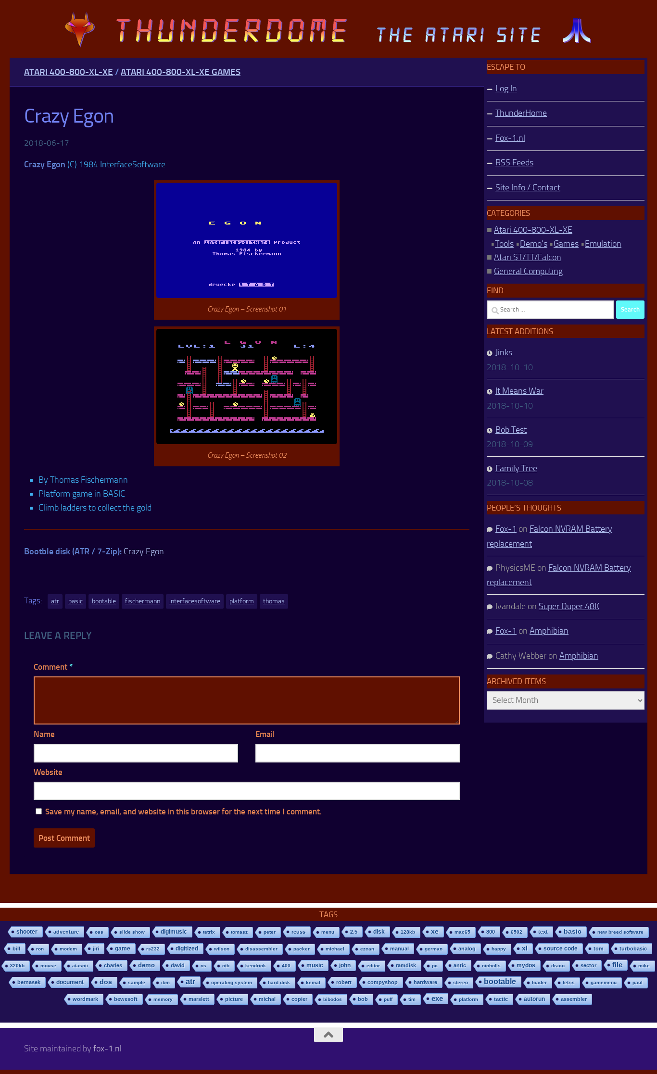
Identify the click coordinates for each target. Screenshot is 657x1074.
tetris (569, 982)
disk (379, 931)
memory (163, 999)
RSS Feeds (514, 162)
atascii (80, 965)
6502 (516, 932)
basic (75, 601)
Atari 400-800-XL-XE (68, 71)
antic (460, 965)
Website (48, 772)
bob (363, 999)
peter (270, 932)
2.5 (353, 932)
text (543, 932)
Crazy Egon (144, 551)
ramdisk (406, 965)
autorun (534, 999)
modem (68, 948)
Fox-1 (506, 529)
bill (16, 948)
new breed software (620, 932)
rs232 (153, 948)
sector (588, 965)
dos (106, 982)
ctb (225, 965)
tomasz (239, 932)
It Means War (519, 391)
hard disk (279, 982)
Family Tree (516, 468)
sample (136, 982)
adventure (66, 932)
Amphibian (549, 630)
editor (373, 965)
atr (55, 601)
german (433, 948)
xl (525, 948)
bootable (104, 601)
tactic (501, 999)
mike (644, 965)
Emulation (603, 243)
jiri (96, 948)
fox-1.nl (107, 1048)
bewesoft (126, 999)
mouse (48, 965)
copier (299, 999)
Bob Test (511, 430)
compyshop (382, 982)
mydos (526, 965)
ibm (165, 982)
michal (267, 999)
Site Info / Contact (527, 187)
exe (437, 998)
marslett (199, 999)
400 (286, 965)
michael (335, 948)
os (203, 965)
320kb (17, 965)
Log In (506, 88)
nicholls (491, 965)
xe (435, 931)
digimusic (174, 932)
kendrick (255, 965)
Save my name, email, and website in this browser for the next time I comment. (183, 811)
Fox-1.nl (510, 138)
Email (265, 734)
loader (539, 982)
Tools (504, 243)
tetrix (209, 932)
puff (388, 999)
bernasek (28, 982)
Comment (53, 667)
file (617, 965)
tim (412, 999)
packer (301, 948)
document (70, 982)
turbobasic (633, 948)
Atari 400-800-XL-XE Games (180, 71)
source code (560, 948)
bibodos (332, 999)
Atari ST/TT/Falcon (527, 257)
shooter (27, 931)
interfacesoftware (194, 601)
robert (344, 982)
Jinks (503, 352)
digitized (187, 948)
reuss (298, 932)
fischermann (142, 601)
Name (44, 734)
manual (399, 948)
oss (99, 932)
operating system (231, 982)
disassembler (261, 948)
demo (146, 965)
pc (435, 965)
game (122, 948)
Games (566, 243)
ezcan (367, 948)
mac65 (462, 932)
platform (241, 601)
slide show (132, 932)
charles (113, 965)
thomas (274, 601)
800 (490, 932)
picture (234, 999)
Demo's (533, 243)
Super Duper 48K (569, 606)
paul (637, 982)
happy (499, 948)
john (345, 965)
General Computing (528, 271)
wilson (221, 948)
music (314, 965)
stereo (460, 982)
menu (327, 932)
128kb (408, 932)
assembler (574, 999)
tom (599, 948)
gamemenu (604, 982)
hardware (425, 982)
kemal (313, 982)
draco (558, 965)
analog (467, 948)
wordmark (85, 999)
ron (40, 948)
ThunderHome (521, 113)
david (178, 965)
